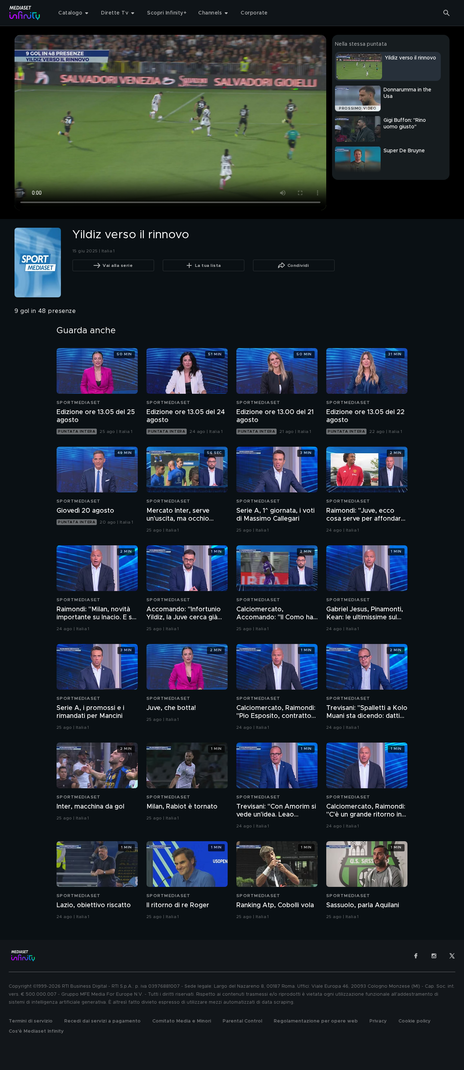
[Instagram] (434, 956)
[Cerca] (446, 13)
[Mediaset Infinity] (25, 12)
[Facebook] (416, 956)
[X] (452, 956)
